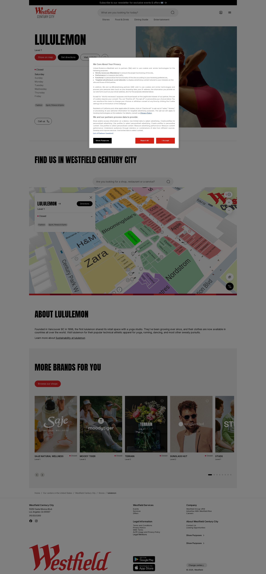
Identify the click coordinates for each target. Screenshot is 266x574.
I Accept (165, 140)
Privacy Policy (146, 113)
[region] (134, 102)
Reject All (145, 140)
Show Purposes (102, 140)
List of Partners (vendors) (103, 133)
